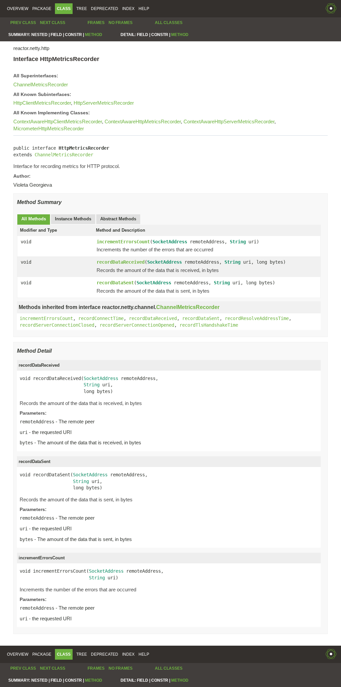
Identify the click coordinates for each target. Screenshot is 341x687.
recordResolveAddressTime (257, 318)
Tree (81, 8)
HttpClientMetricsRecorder (42, 103)
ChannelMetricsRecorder (40, 84)
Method (93, 34)
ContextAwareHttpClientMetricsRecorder (57, 121)
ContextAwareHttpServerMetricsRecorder (228, 121)
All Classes (168, 22)
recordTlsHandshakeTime (208, 325)
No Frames (121, 22)
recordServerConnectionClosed (57, 325)
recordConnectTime (101, 318)
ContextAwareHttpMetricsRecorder (143, 121)
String (238, 241)
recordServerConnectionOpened (137, 325)
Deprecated (104, 8)
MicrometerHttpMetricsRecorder (48, 128)
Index (128, 8)
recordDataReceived (121, 262)
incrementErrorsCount (123, 241)
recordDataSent (115, 282)
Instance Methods (73, 218)
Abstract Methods (118, 218)
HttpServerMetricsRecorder (104, 103)
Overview (17, 8)
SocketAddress (170, 241)
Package (41, 8)
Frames (96, 22)
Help (144, 8)
